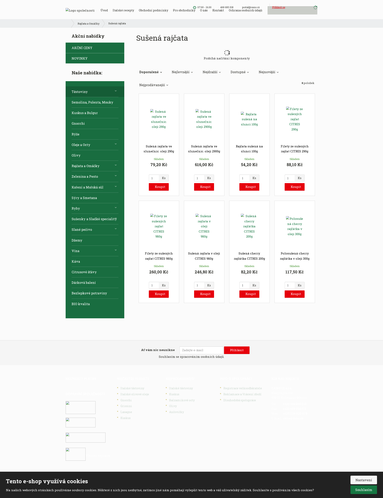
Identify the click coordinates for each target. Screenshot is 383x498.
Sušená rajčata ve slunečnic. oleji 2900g (204, 148)
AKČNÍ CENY (82, 48)
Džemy (77, 240)
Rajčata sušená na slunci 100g (249, 148)
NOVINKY (80, 58)
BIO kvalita (81, 304)
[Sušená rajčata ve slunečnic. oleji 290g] (159, 119)
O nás (204, 10)
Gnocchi (78, 123)
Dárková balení (84, 282)
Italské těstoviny (132, 388)
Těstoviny (80, 92)
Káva (76, 261)
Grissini (126, 406)
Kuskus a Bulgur (85, 113)
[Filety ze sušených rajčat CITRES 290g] (295, 119)
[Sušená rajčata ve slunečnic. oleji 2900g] (204, 119)
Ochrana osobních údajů (245, 10)
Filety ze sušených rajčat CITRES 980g (159, 255)
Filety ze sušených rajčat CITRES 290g (295, 148)
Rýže (75, 134)
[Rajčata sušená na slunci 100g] (249, 119)
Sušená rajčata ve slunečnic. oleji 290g (159, 148)
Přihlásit (237, 350)
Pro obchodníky (184, 10)
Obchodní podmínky (153, 10)
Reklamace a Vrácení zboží (242, 394)
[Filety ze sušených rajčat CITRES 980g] (159, 226)
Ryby (76, 208)
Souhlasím (363, 490)
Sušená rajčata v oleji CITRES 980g (204, 255)
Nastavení (363, 480)
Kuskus (125, 418)
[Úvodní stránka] (80, 10)
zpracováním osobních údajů (202, 357)
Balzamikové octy (182, 400)
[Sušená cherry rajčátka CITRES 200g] (249, 226)
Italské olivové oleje (134, 394)
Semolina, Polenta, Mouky (92, 102)
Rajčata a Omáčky (86, 166)
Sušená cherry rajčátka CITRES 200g (249, 255)
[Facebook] (266, 7)
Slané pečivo (82, 229)
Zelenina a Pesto (85, 176)
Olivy (76, 155)
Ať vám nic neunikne (158, 350)
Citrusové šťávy (84, 272)
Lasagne (126, 412)
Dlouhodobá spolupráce (239, 400)
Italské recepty (123, 10)
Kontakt (218, 10)
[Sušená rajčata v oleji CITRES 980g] (204, 226)
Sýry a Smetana (84, 198)
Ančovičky (176, 412)
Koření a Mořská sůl (87, 187)
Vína (75, 251)
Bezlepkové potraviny (89, 293)
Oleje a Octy (81, 145)
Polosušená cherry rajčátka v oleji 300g (295, 255)
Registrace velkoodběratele (242, 388)
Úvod (104, 10)
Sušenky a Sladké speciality (94, 219)
